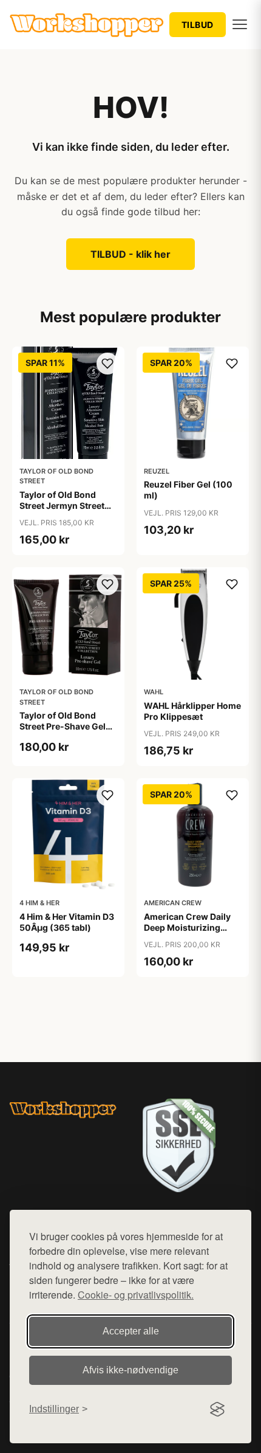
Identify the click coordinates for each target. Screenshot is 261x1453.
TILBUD (197, 24)
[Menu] (240, 24)
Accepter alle (131, 1331)
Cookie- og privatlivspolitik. (136, 1295)
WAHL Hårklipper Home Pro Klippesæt (192, 711)
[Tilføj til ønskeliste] (107, 363)
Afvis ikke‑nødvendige (130, 1370)
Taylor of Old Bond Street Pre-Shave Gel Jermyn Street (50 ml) (64, 726)
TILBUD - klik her (130, 254)
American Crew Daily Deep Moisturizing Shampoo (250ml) (187, 927)
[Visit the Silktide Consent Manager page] (217, 1409)
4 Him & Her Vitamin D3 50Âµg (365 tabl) (66, 922)
